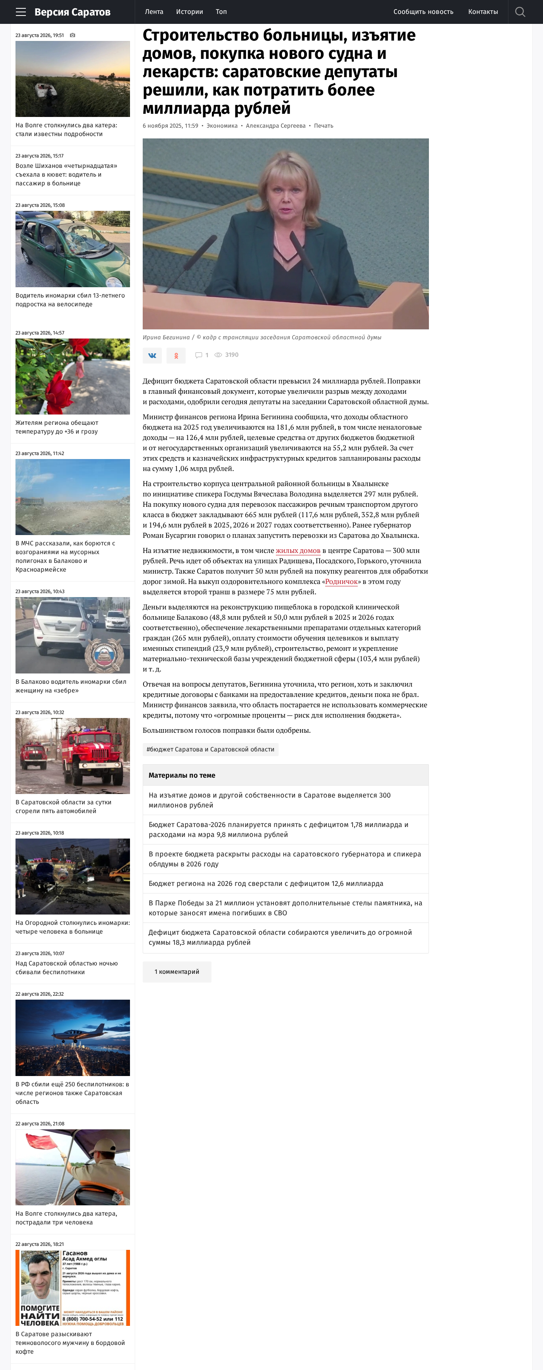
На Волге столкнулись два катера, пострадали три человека (66, 1218)
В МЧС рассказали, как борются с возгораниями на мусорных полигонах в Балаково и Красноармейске (65, 556)
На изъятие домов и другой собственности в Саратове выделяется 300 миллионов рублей (270, 800)
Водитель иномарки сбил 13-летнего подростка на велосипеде (70, 300)
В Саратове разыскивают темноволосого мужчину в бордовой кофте (70, 1342)
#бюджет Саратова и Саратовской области (211, 749)
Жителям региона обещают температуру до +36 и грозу (57, 427)
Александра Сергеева (276, 125)
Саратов (73, 12)
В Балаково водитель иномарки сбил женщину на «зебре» (71, 686)
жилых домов (298, 550)
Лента (154, 12)
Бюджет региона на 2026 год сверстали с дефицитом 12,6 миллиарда (266, 883)
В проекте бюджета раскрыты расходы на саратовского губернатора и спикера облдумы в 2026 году (285, 859)
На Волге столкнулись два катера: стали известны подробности (66, 129)
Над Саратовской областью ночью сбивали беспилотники (67, 967)
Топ (221, 12)
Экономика (222, 125)
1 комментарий (177, 971)
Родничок (341, 581)
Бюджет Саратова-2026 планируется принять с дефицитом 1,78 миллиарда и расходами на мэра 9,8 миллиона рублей (279, 829)
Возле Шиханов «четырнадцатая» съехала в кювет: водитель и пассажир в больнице (66, 174)
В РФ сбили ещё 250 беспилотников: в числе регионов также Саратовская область (72, 1092)
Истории (189, 12)
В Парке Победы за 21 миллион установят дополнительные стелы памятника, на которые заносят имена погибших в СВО (286, 908)
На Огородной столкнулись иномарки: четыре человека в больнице (73, 927)
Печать (324, 125)
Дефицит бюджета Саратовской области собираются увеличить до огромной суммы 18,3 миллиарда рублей (280, 937)
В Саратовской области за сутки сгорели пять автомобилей (64, 806)
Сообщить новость (424, 12)
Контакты (483, 12)
